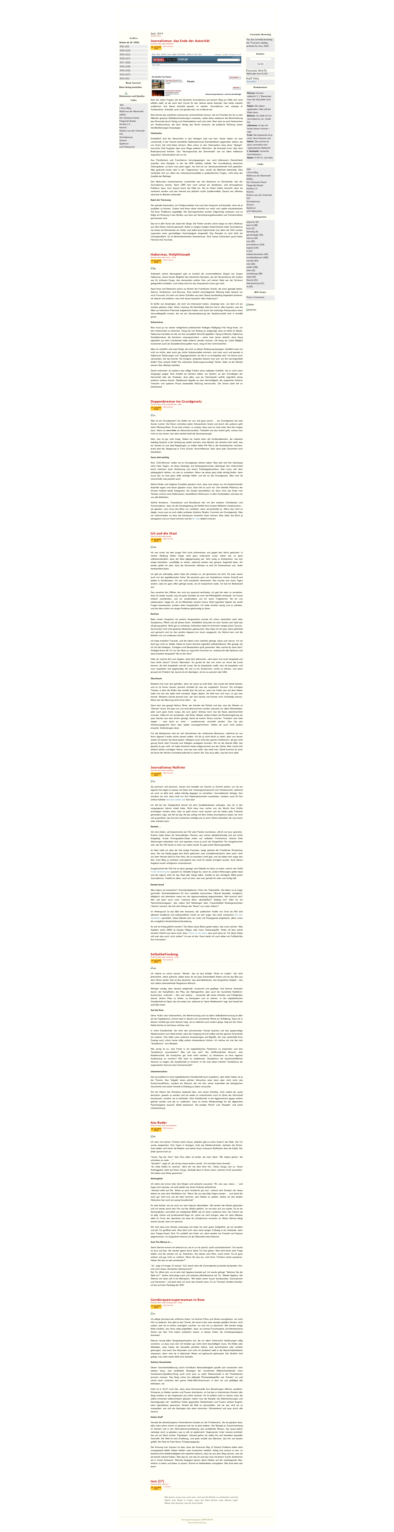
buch (248, 228)
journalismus (170, 44)
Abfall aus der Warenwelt (131, 111)
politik (180, 404)
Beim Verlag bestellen (130, 87)
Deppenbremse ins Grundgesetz (176, 401)
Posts (249, 297)
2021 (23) (124, 46)
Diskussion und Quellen (132, 96)
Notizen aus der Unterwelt (132, 130)
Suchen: (260, 53)
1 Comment (167, 1487)
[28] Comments (168, 773)
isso (167, 1484)
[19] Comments (168, 407)
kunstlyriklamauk (171, 404)
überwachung (253, 283)
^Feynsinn (249, 15)
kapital (249, 247)
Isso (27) (157, 1481)
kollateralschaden (254, 254)
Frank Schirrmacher (160, 871)
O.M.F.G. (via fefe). (264, 157)
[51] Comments (168, 960)
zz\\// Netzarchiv (127, 147)
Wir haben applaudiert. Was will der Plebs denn (259, 109)
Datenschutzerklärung (197, 1522)
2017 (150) (125, 62)
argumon (250, 222)
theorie (174, 257)
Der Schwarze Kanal (129, 118)
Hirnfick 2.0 (124, 124)
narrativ (168, 257)
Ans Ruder (159, 1123)
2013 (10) (124, 78)
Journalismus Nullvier (168, 767)
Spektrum (124, 143)
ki (247, 251)
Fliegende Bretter (127, 121)
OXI (121, 134)
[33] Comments (168, 260)
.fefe (121, 105)
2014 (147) (125, 74)
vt (247, 286)
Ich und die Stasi (164, 533)
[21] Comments (168, 1305)
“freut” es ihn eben (197, 933)
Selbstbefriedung (164, 954)
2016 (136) (125, 66)
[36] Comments (168, 539)
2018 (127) (125, 58)
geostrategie (252, 235)
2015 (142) (125, 70)
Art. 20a (196, 518)
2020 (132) (125, 50)
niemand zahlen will (175, 799)
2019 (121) (125, 54)
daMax (122, 114)
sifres (249, 270)
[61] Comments (168, 46)
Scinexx (123, 140)
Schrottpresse (126, 137)
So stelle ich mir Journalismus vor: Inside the (259, 118)
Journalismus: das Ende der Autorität (180, 41)
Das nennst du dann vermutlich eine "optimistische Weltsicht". (259, 144)
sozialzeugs (169, 957)
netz (248, 264)
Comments (259, 297)
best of (249, 225)
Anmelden (251, 81)
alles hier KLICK (260, 73)
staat (248, 277)
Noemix (123, 127)
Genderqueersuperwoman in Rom (178, 1300)
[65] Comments (168, 1128)
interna (249, 238)
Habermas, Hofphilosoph (170, 254)
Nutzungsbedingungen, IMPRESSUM (197, 1519)
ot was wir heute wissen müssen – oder (258, 128)
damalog (168, 536)
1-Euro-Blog (125, 108)
